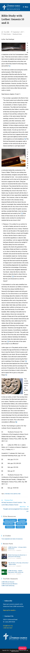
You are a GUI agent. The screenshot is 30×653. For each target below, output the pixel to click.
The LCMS (6, 32)
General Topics (9, 523)
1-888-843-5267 (7, 628)
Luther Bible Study (8, 493)
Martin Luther (17, 493)
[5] (8, 341)
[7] (6, 375)
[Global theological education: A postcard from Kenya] (4, 556)
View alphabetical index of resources (12, 539)
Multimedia (20, 527)
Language (22, 520)
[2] (25, 139)
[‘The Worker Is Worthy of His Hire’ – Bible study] (4, 564)
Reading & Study (17, 34)
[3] (22, 213)
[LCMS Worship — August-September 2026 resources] (4, 572)
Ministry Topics (21, 523)
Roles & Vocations (10, 520)
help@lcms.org (8, 625)
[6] (26, 361)
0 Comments (18, 550)
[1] (9, 66)
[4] (13, 276)
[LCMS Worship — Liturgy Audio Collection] (4, 548)
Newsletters (10, 527)
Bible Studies (7, 34)
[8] (16, 422)
